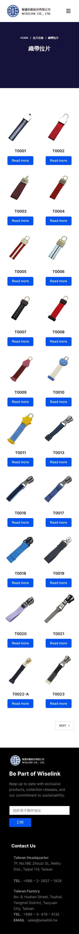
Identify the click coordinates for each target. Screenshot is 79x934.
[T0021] (58, 609)
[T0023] (58, 670)
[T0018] (20, 549)
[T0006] (58, 247)
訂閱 (20, 822)
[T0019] (58, 549)
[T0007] (20, 308)
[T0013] (58, 429)
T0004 (58, 211)
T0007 (20, 332)
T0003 (20, 211)
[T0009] (20, 368)
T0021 (58, 634)
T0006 (58, 271)
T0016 (20, 513)
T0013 (58, 452)
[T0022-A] (20, 670)
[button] (68, 11)
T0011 (20, 452)
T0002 (58, 151)
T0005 (20, 271)
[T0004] (58, 187)
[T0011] (20, 429)
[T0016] (20, 489)
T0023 (58, 694)
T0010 (58, 392)
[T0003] (20, 187)
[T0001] (20, 127)
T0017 (58, 513)
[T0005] (20, 247)
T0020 (20, 634)
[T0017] (58, 489)
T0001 (20, 151)
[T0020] (20, 609)
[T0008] (58, 308)
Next (62, 725)
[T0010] (58, 368)
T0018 (20, 573)
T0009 (20, 392)
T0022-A (20, 694)
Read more (20, 160)
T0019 (58, 573)
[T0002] (58, 127)
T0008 (58, 332)
